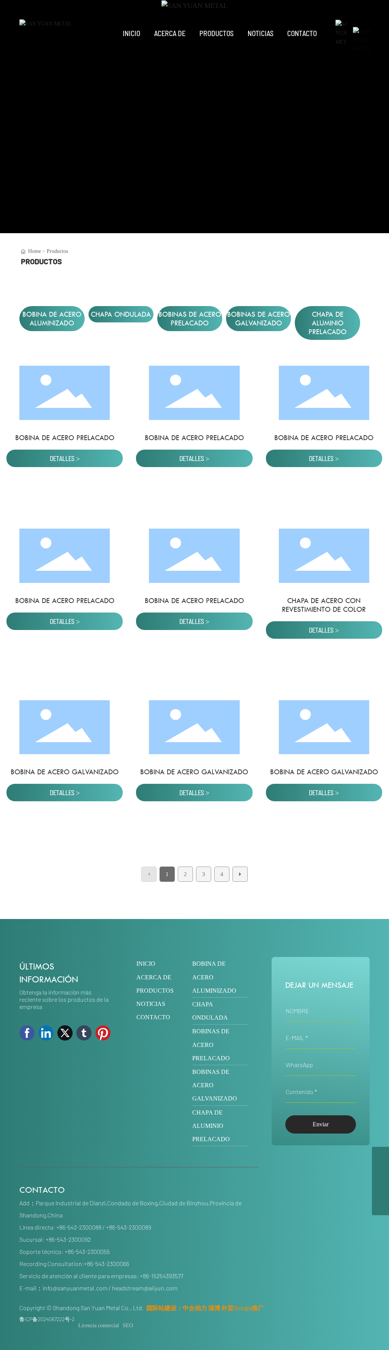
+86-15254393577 (161, 1275)
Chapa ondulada (121, 314)
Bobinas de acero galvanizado (258, 318)
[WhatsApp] (380, 1155)
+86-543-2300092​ (68, 1239)
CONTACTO (153, 1017)
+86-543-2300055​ (87, 1251)
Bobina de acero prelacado (64, 437)
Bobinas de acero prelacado (189, 318)
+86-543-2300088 (78, 1227)
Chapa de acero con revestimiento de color (324, 605)
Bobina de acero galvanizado (65, 771)
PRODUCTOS (155, 990)
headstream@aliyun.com (144, 1288)
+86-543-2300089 (128, 1227)
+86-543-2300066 (106, 1263)
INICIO (145, 963)
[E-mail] (380, 1189)
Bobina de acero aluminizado (51, 318)
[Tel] (380, 1172)
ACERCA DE (153, 977)
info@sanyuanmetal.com (75, 1288)
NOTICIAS (150, 1004)
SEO (128, 1325)
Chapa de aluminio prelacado (327, 323)
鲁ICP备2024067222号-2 (46, 1319)
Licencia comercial (98, 1325)
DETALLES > (65, 458)
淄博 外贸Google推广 (236, 1307)
